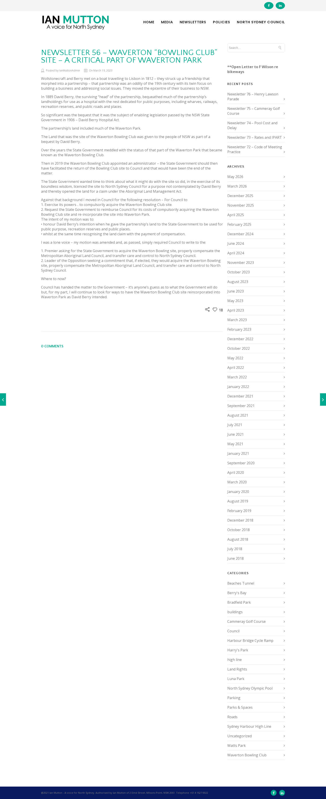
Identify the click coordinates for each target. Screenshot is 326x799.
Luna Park (235, 678)
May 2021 (235, 443)
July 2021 (234, 424)
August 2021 (237, 415)
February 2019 (239, 510)
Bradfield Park (239, 602)
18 (220, 310)
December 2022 (240, 338)
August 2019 (237, 501)
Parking (233, 697)
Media (167, 22)
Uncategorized (239, 736)
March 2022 (237, 377)
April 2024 (235, 253)
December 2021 (240, 396)
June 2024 (235, 243)
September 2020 (241, 463)
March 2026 (237, 186)
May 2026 (235, 176)
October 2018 (238, 529)
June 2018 (235, 558)
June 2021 (235, 434)
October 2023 (238, 272)
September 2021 (241, 405)
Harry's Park (237, 650)
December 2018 (240, 520)
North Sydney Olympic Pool (250, 688)
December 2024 (240, 233)
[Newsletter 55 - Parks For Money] (3, 399)
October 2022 (238, 348)
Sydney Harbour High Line (249, 726)
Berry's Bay (236, 592)
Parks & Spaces (240, 707)
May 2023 (235, 300)
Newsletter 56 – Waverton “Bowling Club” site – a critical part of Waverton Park (129, 56)
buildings (235, 611)
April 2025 (235, 214)
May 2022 (235, 358)
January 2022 (238, 386)
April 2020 (235, 472)
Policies (221, 22)
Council (233, 631)
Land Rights (237, 669)
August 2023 (237, 281)
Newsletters (193, 22)
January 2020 (238, 491)
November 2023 (240, 262)
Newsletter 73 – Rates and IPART (254, 137)
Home (148, 22)
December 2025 (240, 195)
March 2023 (237, 319)
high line (234, 659)
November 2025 (240, 205)
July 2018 (234, 548)
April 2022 (235, 367)
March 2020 (237, 482)
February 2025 (239, 224)
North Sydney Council (261, 22)
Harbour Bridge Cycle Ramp (250, 640)
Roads (232, 716)
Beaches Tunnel (240, 583)
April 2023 (235, 310)
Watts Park (236, 745)
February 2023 (239, 329)
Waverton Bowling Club (247, 755)
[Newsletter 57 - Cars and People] (323, 399)
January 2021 (238, 453)
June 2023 (235, 291)
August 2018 (237, 539)
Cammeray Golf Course (246, 621)
